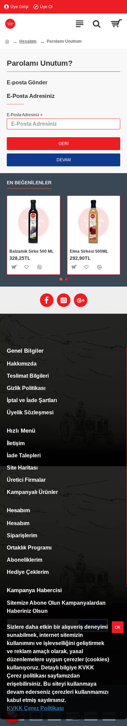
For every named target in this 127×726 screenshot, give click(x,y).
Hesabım (28, 41)
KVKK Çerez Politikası (35, 708)
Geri (63, 143)
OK (118, 627)
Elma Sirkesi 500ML (89, 251)
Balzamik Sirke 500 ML (31, 251)
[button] (61, 279)
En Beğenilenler (29, 182)
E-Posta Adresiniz (23, 114)
